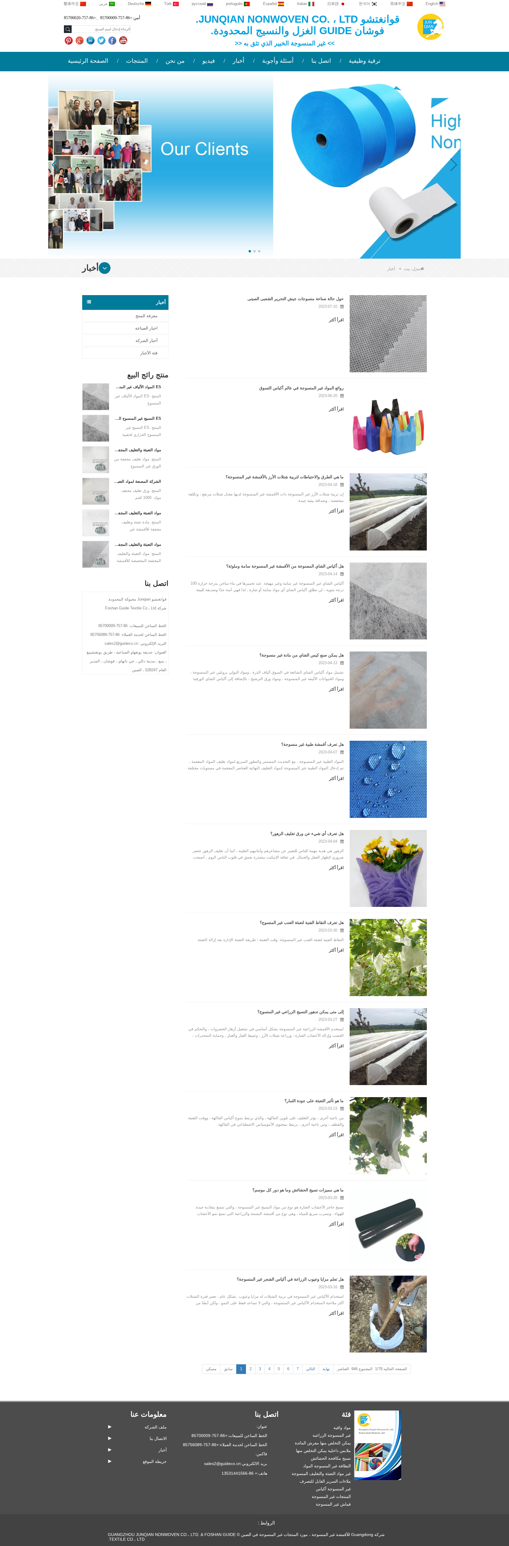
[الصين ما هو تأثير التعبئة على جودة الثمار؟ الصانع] (388, 1135)
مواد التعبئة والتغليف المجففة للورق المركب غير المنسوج (137, 450)
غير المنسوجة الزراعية (332, 1435)
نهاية (326, 1369)
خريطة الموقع (155, 1461)
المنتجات (137, 60)
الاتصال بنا (158, 1438)
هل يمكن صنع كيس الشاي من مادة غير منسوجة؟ (302, 655)
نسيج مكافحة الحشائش (331, 1458)
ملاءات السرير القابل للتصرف (325, 1481)
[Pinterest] (69, 40)
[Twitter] (102, 40)
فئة (346, 1414)
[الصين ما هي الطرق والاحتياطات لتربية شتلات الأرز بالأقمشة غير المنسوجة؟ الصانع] (388, 511)
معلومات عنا (148, 1414)
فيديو (208, 60)
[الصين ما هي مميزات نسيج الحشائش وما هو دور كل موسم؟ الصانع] (388, 1225)
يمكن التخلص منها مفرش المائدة (323, 1443)
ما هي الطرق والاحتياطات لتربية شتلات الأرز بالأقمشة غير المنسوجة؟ (285, 476)
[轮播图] (254, 164)
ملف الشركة (156, 1427)
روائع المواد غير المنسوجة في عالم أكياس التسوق (301, 388)
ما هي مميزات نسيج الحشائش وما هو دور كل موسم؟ (298, 1190)
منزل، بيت (412, 269)
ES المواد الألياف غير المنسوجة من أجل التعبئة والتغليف (137, 387)
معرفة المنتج (146, 315)
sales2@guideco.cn (222, 1463)
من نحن (175, 60)
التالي (310, 1369)
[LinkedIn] (91, 40)
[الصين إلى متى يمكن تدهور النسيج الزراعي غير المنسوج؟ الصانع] (388, 1046)
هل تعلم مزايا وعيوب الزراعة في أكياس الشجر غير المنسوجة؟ (290, 1279)
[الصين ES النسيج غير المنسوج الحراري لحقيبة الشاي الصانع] (95, 428)
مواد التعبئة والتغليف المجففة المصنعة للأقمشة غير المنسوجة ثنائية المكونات (137, 513)
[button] (259, 251)
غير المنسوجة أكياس (333, 1489)
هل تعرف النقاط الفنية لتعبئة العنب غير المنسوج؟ (302, 922)
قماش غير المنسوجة (333, 1504)
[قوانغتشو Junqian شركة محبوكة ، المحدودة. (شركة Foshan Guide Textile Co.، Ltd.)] (430, 26)
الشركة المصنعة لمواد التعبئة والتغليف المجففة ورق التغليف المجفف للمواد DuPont (137, 481)
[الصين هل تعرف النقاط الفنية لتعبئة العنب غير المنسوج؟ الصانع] (388, 957)
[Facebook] (113, 40)
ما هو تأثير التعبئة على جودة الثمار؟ (314, 1100)
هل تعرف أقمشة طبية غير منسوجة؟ (312, 744)
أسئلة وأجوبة (278, 60)
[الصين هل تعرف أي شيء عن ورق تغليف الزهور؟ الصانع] (388, 868)
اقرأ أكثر (336, 320)
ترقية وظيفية (365, 60)
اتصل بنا (321, 60)
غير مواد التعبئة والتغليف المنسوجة (321, 1473)
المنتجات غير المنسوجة (331, 1496)
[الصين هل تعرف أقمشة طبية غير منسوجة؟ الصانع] (388, 779)
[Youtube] (124, 40)
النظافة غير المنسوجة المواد (327, 1466)
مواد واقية (342, 1427)
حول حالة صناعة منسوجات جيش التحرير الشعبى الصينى (295, 298)
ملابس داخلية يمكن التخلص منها (323, 1450)
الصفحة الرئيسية (88, 60)
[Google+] (80, 40)
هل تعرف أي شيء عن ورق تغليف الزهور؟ (307, 833)
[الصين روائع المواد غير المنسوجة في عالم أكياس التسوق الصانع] (388, 423)
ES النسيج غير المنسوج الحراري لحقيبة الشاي (137, 418)
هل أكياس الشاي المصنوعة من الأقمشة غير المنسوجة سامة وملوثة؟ (285, 566)
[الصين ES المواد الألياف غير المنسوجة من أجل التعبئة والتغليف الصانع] (95, 396)
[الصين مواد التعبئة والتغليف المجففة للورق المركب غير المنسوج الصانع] (95, 459)
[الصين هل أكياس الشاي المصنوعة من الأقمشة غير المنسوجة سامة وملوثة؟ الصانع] (388, 601)
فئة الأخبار (149, 352)
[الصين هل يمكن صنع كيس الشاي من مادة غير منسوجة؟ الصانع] (388, 690)
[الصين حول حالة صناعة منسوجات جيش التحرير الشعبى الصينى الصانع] (388, 333)
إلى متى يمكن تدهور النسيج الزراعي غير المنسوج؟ (300, 1011)
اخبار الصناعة (146, 328)
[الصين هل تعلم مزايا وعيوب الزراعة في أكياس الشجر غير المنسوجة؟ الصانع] (388, 1314)
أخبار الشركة (146, 340)
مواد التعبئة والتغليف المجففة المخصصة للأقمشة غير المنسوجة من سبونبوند (137, 544)
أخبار (238, 60)
